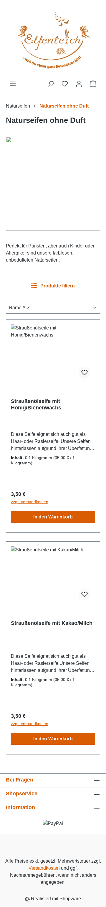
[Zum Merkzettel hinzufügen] (84, 373)
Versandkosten (44, 868)
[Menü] (13, 84)
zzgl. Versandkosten (29, 501)
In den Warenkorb (53, 516)
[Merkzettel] (65, 84)
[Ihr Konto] (79, 84)
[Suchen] (51, 84)
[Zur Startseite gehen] (53, 40)
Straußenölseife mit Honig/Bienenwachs (36, 404)
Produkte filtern (57, 285)
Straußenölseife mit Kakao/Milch (51, 623)
